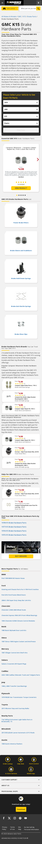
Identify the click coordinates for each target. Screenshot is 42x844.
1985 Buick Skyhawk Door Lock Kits (14, 630)
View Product (21, 188)
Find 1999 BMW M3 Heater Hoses (13, 578)
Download (21, 809)
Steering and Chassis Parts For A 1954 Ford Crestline (20, 589)
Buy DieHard (21, 556)
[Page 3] (21, 195)
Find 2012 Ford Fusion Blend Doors (14, 595)
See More (21, 177)
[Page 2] (18, 195)
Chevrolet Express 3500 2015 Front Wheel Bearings (19, 615)
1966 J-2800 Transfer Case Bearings (14, 686)
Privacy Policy (4, 828)
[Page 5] (25, 195)
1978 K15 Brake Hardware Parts (14, 523)
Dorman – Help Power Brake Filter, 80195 (27, 452)
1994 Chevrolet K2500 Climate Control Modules (18, 621)
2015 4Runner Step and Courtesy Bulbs (15, 708)
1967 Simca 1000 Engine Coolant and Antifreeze (19, 641)
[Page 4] (23, 195)
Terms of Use (12, 828)
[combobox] (30, 8)
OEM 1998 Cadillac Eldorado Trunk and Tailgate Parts (21, 675)
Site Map (19, 828)
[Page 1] (16, 195)
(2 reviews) (21, 184)
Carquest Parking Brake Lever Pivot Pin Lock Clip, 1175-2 (26, 506)
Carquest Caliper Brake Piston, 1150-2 (26, 385)
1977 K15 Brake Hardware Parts (14, 527)
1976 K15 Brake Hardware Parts (14, 531)
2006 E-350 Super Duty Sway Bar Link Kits (16, 600)
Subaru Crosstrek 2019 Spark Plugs (14, 664)
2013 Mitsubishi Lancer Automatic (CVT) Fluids (18, 733)
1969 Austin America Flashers (12, 744)
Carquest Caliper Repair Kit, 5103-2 (25, 409)
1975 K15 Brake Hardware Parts (14, 535)
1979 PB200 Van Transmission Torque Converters (19, 697)
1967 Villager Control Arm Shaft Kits (14, 653)
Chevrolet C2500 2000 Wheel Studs (14, 610)
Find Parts (21, 130)
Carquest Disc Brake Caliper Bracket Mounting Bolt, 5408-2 (25, 398)
